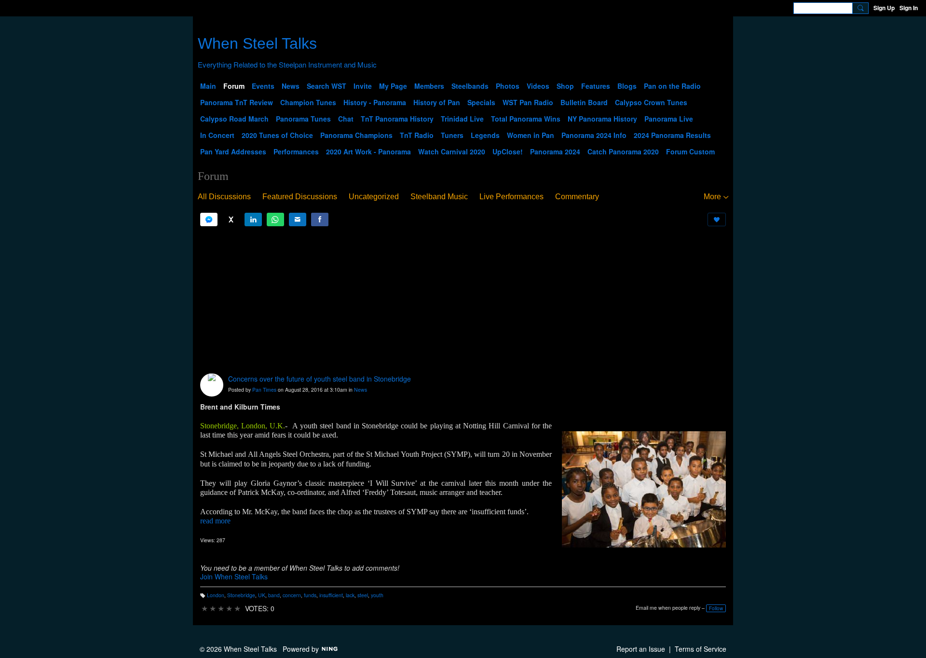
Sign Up (884, 7)
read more (215, 521)
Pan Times (264, 389)
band (274, 595)
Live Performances (511, 196)
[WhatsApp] (275, 219)
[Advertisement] (463, 300)
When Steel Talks (257, 43)
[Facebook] (319, 219)
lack (350, 595)
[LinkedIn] (253, 219)
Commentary (577, 196)
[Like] (717, 219)
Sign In (908, 7)
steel (362, 595)
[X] (231, 219)
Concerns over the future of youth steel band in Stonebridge (319, 379)
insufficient (331, 595)
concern (292, 595)
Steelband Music (439, 196)
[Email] (297, 219)
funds (310, 595)
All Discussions (224, 196)
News (360, 389)
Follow (716, 608)
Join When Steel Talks (234, 576)
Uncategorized (374, 196)
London (215, 595)
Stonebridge (241, 595)
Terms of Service (700, 649)
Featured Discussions (299, 196)
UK (261, 595)
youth (377, 595)
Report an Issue (640, 649)
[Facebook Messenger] (209, 219)
